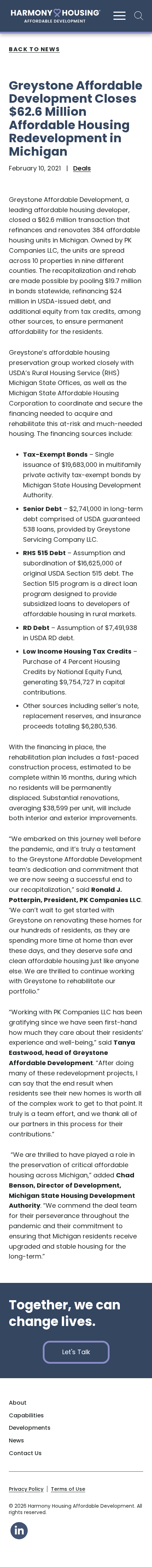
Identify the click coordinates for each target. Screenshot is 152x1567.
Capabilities (26, 1415)
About (18, 1403)
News (16, 1440)
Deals (82, 168)
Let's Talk (76, 1351)
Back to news (34, 49)
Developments (30, 1428)
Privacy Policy (26, 1489)
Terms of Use (68, 1489)
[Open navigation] (119, 16)
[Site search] (137, 16)
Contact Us (25, 1453)
